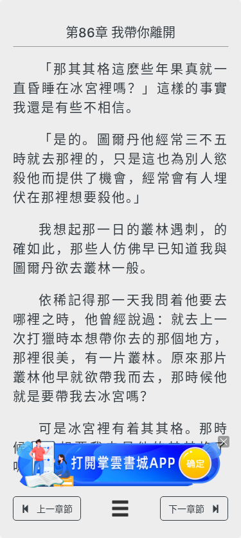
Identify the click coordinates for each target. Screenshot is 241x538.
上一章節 (55, 508)
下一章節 (186, 508)
